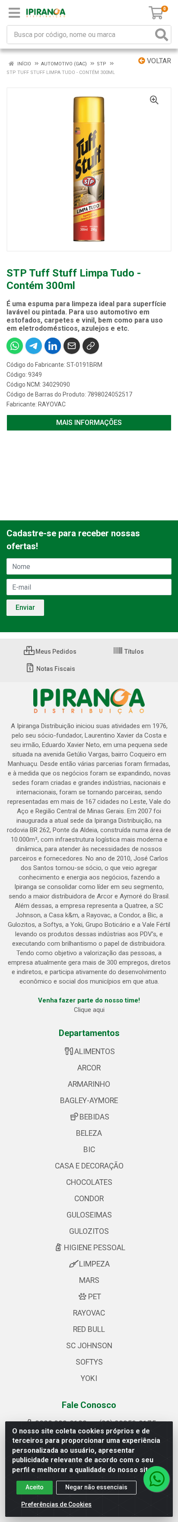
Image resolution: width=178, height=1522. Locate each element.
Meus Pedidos (55, 651)
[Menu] (14, 13)
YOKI (89, 1378)
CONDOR (89, 1198)
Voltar (158, 61)
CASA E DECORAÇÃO (89, 1166)
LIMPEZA (94, 1264)
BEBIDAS (94, 1117)
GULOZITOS (89, 1231)
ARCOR (89, 1068)
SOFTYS (89, 1362)
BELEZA (89, 1133)
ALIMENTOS (94, 1051)
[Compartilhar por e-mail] (72, 346)
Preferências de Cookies (56, 1504)
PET (94, 1296)
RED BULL (89, 1329)
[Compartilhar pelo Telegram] (33, 346)
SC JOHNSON (89, 1345)
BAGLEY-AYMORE (89, 1100)
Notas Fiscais (55, 668)
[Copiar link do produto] (91, 346)
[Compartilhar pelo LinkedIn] (52, 346)
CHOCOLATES (89, 1182)
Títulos (133, 651)
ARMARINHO (89, 1084)
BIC (89, 1149)
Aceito (34, 1487)
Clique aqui (89, 1010)
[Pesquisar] (162, 34)
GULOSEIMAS (89, 1215)
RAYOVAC (52, 404)
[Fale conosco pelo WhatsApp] (156, 1479)
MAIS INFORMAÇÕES (89, 422)
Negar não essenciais (96, 1487)
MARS (89, 1280)
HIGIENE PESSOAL (94, 1247)
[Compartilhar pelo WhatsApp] (14, 346)
